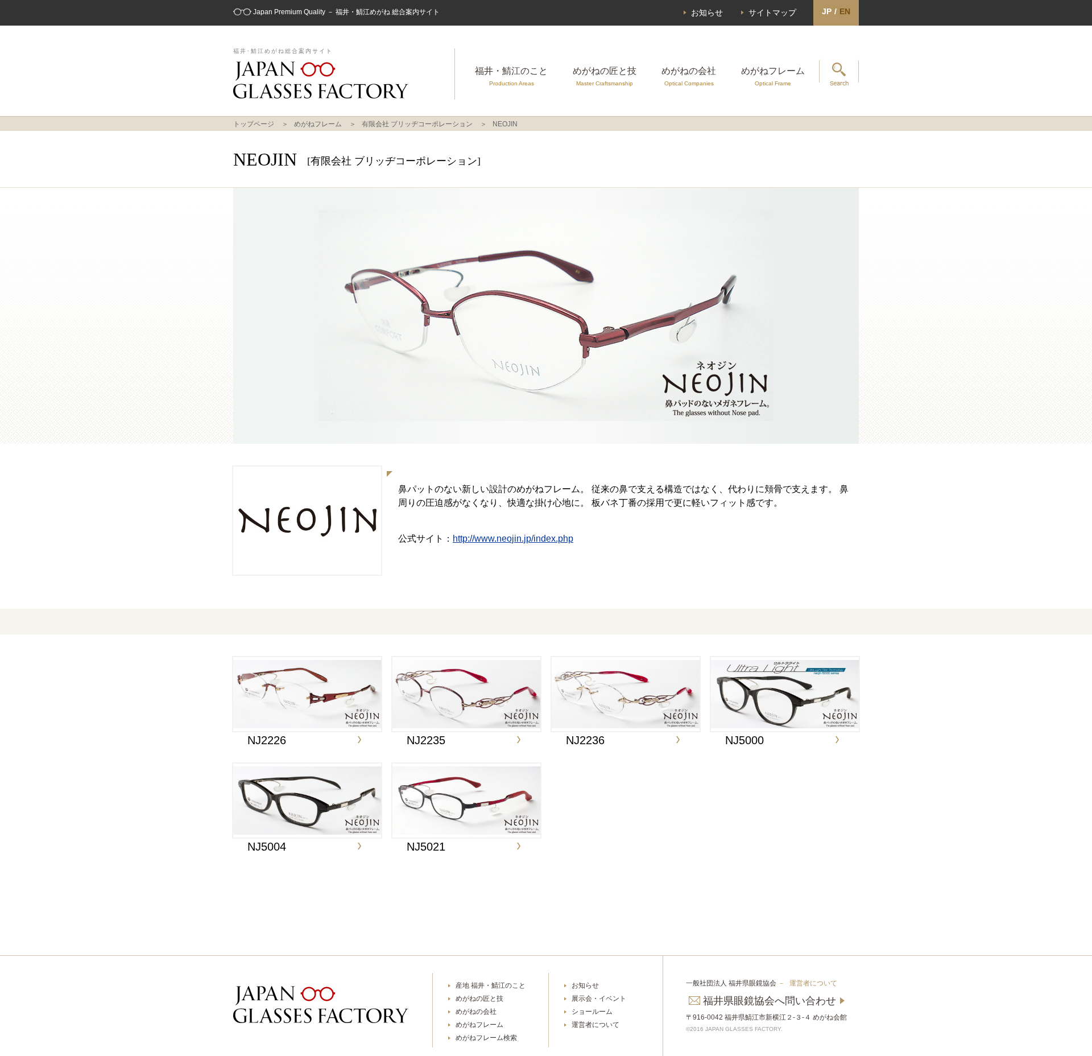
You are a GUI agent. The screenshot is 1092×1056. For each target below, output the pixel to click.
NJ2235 (426, 740)
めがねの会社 (688, 76)
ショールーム (592, 1012)
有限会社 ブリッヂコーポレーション (417, 124)
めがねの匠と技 (604, 76)
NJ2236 (585, 740)
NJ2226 (266, 740)
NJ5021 (426, 846)
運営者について (595, 1025)
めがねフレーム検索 (486, 1038)
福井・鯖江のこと (511, 76)
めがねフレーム (773, 76)
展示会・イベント (599, 999)
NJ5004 (266, 846)
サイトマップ (772, 12)
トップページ (253, 124)
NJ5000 (744, 740)
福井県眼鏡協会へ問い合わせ (769, 1000)
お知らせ (707, 12)
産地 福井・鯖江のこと (491, 985)
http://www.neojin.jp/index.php (513, 538)
